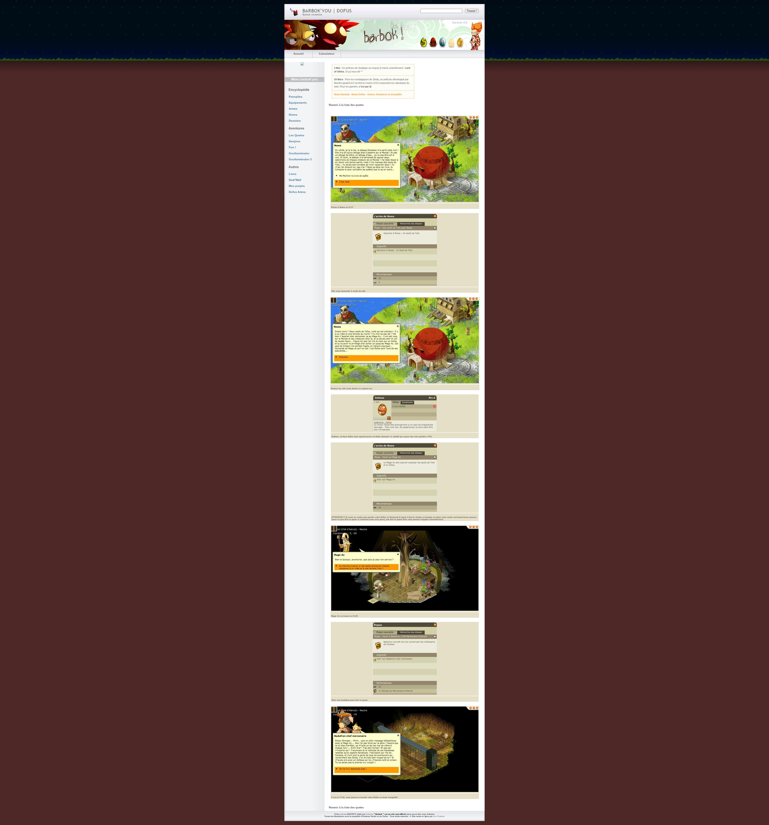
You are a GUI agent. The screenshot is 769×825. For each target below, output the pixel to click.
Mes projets (297, 185)
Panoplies (295, 96)
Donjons (294, 141)
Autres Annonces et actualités (384, 94)
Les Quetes (296, 135)
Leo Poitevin (439, 816)
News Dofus (358, 94)
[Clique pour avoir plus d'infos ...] (440, 35)
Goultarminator (299, 153)
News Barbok (341, 94)
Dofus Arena (297, 191)
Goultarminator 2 (300, 159)
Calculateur (326, 53)
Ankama (369, 814)
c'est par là (365, 86)
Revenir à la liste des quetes (346, 104)
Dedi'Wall (295, 179)
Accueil (298, 53)
